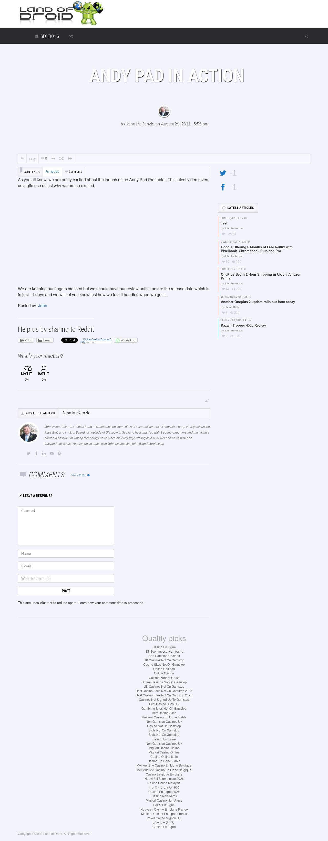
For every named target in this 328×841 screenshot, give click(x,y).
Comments (75, 172)
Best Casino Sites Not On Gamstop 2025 (164, 690)
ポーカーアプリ (164, 822)
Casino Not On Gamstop (164, 726)
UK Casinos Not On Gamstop (164, 660)
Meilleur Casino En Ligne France (164, 813)
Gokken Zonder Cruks (164, 677)
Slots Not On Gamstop (164, 730)
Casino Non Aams (164, 796)
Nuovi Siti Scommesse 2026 (164, 778)
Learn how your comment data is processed (110, 602)
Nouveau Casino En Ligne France (164, 809)
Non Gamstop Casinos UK (164, 721)
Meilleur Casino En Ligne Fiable (164, 717)
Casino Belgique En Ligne (164, 774)
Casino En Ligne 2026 (164, 791)
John (42, 305)
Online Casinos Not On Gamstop (164, 682)
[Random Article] (61, 158)
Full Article (52, 172)
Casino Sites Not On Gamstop (164, 664)
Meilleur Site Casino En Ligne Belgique (164, 765)
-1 (233, 173)
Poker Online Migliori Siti (164, 818)
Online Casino (164, 673)
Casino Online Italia (164, 756)
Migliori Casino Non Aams (164, 800)
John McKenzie (140, 123)
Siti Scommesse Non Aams (164, 651)
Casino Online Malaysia (164, 783)
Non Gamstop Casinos (164, 655)
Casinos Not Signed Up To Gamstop (164, 699)
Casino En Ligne (164, 647)
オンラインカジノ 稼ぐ (164, 787)
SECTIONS (49, 36)
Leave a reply (78, 475)
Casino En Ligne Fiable (164, 761)
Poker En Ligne (164, 805)
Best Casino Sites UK (164, 704)
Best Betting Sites (164, 712)
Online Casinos (164, 668)
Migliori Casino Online (164, 748)
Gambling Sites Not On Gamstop (164, 708)
